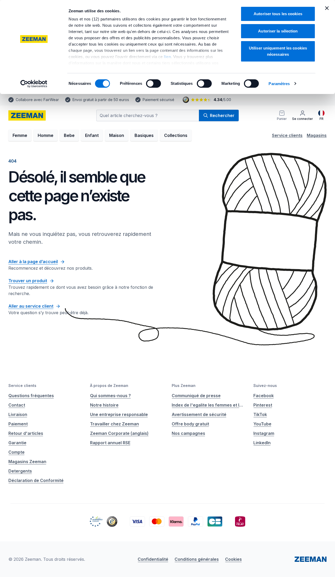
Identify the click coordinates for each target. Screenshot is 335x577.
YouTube (262, 423)
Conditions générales (197, 559)
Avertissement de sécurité (199, 414)
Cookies (233, 559)
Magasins (317, 135)
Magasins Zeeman (27, 461)
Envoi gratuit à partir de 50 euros (100, 99)
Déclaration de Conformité (36, 480)
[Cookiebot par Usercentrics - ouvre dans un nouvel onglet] (34, 84)
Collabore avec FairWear (37, 99)
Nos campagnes (188, 433)
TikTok (260, 414)
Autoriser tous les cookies (278, 14)
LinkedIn (262, 442)
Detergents (20, 471)
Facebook (263, 395)
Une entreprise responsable (119, 414)
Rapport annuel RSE (110, 442)
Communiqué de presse (196, 395)
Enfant (92, 135)
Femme (20, 135)
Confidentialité (153, 559)
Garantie (17, 442)
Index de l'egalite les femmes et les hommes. (208, 405)
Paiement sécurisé (158, 99)
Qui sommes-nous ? (110, 395)
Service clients (287, 135)
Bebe (69, 135)
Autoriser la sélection (278, 31)
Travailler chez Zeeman (114, 423)
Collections (175, 135)
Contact (16, 405)
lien (167, 56)
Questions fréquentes (31, 395)
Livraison (17, 414)
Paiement (18, 423)
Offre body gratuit (190, 423)
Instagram (263, 433)
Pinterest (262, 405)
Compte (16, 452)
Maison (116, 135)
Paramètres (279, 83)
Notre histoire (104, 405)
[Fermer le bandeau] (327, 8)
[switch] (153, 83)
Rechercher (222, 115)
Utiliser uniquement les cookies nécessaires (278, 51)
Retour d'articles (25, 433)
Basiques (144, 135)
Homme (45, 135)
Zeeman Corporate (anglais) (119, 433)
